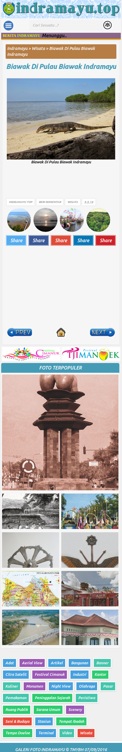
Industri (79, 674)
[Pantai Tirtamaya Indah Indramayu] (45, 219)
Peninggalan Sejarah (52, 698)
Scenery (75, 709)
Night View (60, 686)
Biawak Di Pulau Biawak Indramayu (61, 66)
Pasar (108, 686)
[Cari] (108, 25)
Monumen (34, 686)
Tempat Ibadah (71, 721)
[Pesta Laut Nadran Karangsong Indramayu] (72, 219)
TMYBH (77, 749)
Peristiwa (86, 698)
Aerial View (32, 663)
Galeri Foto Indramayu (40, 749)
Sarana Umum (48, 709)
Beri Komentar (50, 202)
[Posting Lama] (102, 332)
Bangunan (79, 663)
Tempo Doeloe (17, 733)
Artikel (57, 663)
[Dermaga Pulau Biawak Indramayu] (19, 219)
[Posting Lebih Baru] (19, 332)
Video (67, 733)
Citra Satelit (15, 674)
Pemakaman (15, 698)
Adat (9, 663)
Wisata (73, 202)
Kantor (100, 674)
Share (16, 240)
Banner (102, 663)
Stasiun (44, 721)
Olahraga (87, 686)
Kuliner (11, 686)
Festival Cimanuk (50, 674)
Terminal (46, 733)
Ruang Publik (16, 709)
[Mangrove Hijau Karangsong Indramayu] (98, 219)
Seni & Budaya (17, 721)
